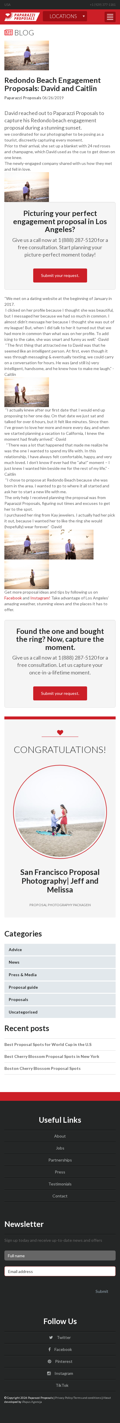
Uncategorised (23, 1011)
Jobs (60, 1147)
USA (7, 4)
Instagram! (40, 597)
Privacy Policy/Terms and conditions (78, 1397)
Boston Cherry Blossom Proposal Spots (42, 1068)
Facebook (13, 597)
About (60, 1135)
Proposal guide (23, 987)
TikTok (61, 1385)
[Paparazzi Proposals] (22, 17)
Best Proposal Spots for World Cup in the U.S (47, 1044)
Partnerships (60, 1159)
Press (60, 1171)
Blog (23, 32)
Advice (15, 949)
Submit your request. (60, 275)
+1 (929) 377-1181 (103, 4)
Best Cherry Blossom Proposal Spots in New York (51, 1056)
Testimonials (60, 1183)
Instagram (63, 1373)
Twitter (63, 1337)
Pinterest (63, 1361)
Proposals (18, 999)
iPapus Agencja (32, 1401)
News (14, 962)
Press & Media (23, 974)
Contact (60, 1195)
